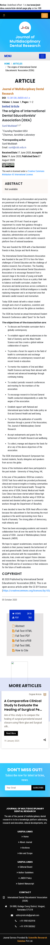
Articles (17, 63)
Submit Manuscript (25, 883)
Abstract (19, 626)
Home (7, 63)
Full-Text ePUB (23, 640)
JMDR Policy (26, 878)
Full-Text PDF (22, 635)
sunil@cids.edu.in (17, 147)
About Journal (25, 842)
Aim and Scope (25, 853)
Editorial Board (25, 867)
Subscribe (38, 787)
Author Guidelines (25, 872)
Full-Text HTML (23, 631)
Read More (11, 729)
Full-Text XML (22, 645)
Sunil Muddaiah (9, 125)
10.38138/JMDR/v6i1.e (18, 97)
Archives (26, 847)
